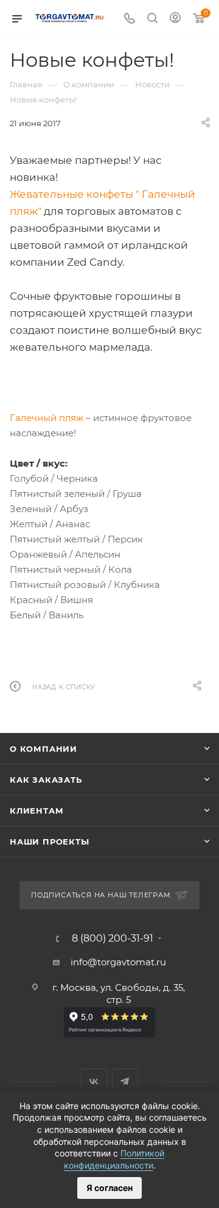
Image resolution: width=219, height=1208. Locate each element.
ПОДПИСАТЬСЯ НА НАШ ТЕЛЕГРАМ (101, 895)
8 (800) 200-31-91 (112, 938)
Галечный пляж (46, 417)
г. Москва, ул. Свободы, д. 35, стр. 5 (118, 993)
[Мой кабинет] (175, 19)
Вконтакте (94, 1081)
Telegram (125, 1081)
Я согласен (109, 1188)
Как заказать (46, 780)
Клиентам (36, 810)
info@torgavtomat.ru (118, 962)
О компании (43, 749)
